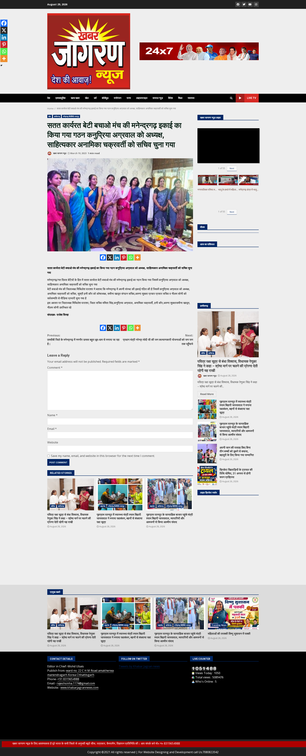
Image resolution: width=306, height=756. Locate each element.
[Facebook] (103, 257)
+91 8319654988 (68, 679)
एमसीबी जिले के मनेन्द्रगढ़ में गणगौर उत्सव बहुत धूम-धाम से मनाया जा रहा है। (83, 339)
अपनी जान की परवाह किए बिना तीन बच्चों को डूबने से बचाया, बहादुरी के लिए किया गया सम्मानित (207, 453)
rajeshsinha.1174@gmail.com (76, 683)
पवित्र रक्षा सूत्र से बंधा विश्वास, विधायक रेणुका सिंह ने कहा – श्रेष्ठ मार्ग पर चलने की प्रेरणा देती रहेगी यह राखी (70, 494)
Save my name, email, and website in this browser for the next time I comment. (103, 456)
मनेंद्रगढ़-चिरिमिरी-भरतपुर (71, 116)
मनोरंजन (117, 98)
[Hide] (1, 65)
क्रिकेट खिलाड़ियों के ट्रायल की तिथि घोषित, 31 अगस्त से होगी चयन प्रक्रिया (207, 475)
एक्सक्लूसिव (60, 98)
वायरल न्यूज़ (158, 98)
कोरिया (53, 506)
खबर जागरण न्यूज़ (59, 153)
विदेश (170, 98)
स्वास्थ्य (191, 98)
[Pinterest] (124, 257)
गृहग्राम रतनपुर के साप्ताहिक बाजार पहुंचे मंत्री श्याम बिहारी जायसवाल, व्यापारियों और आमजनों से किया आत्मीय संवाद (169, 494)
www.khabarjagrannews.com (79, 687)
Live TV (251, 98)
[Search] (231, 98)
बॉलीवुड (105, 98)
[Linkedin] (117, 257)
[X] (110, 257)
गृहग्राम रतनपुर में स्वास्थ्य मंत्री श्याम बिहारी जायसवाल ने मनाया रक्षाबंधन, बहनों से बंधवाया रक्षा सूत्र (120, 494)
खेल (87, 98)
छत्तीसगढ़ (57, 116)
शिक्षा (180, 98)
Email (52, 429)
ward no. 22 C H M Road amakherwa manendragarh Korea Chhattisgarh (80, 673)
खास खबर (75, 98)
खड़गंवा (102, 506)
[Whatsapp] (131, 257)
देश (48, 98)
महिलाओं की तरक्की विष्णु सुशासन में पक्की (233, 613)
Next (232, 168)
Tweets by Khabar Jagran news (139, 666)
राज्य (129, 98)
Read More (207, 394)
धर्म (95, 98)
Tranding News (219, 625)
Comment (55, 368)
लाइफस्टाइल (141, 98)
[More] (137, 257)
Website (52, 442)
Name (52, 415)
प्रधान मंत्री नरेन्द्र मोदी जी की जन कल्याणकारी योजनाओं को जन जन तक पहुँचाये (158, 339)
